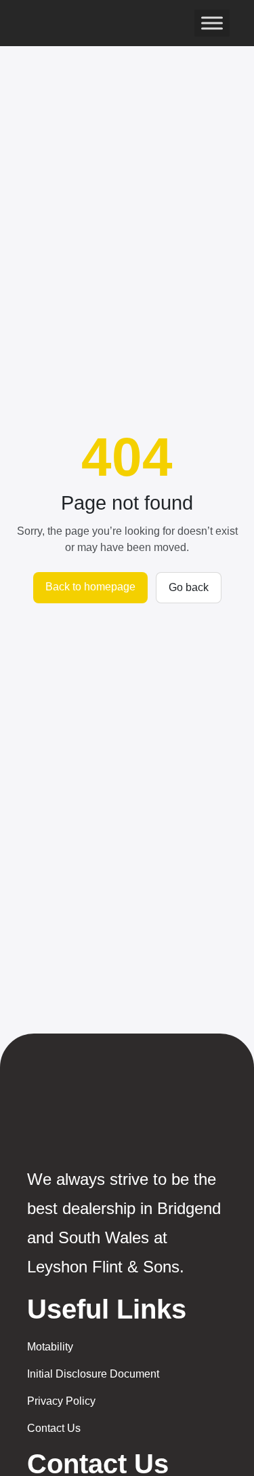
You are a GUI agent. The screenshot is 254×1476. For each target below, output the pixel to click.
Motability (50, 1346)
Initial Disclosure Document (93, 1374)
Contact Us (54, 1428)
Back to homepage (90, 586)
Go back (189, 587)
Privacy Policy (61, 1401)
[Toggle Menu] (212, 22)
